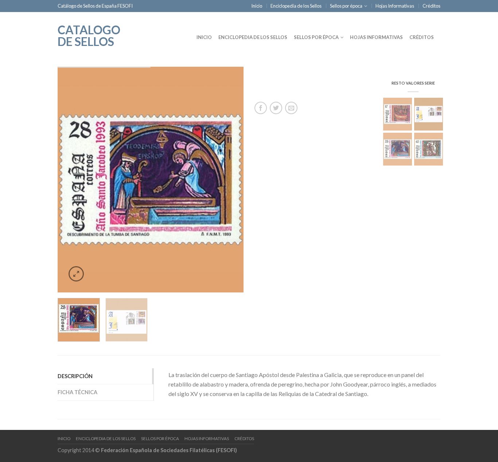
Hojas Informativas (395, 6)
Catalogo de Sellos (89, 35)
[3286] (151, 180)
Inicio (256, 6)
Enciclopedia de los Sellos (296, 6)
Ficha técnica (77, 392)
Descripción (75, 376)
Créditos (431, 6)
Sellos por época (346, 6)
